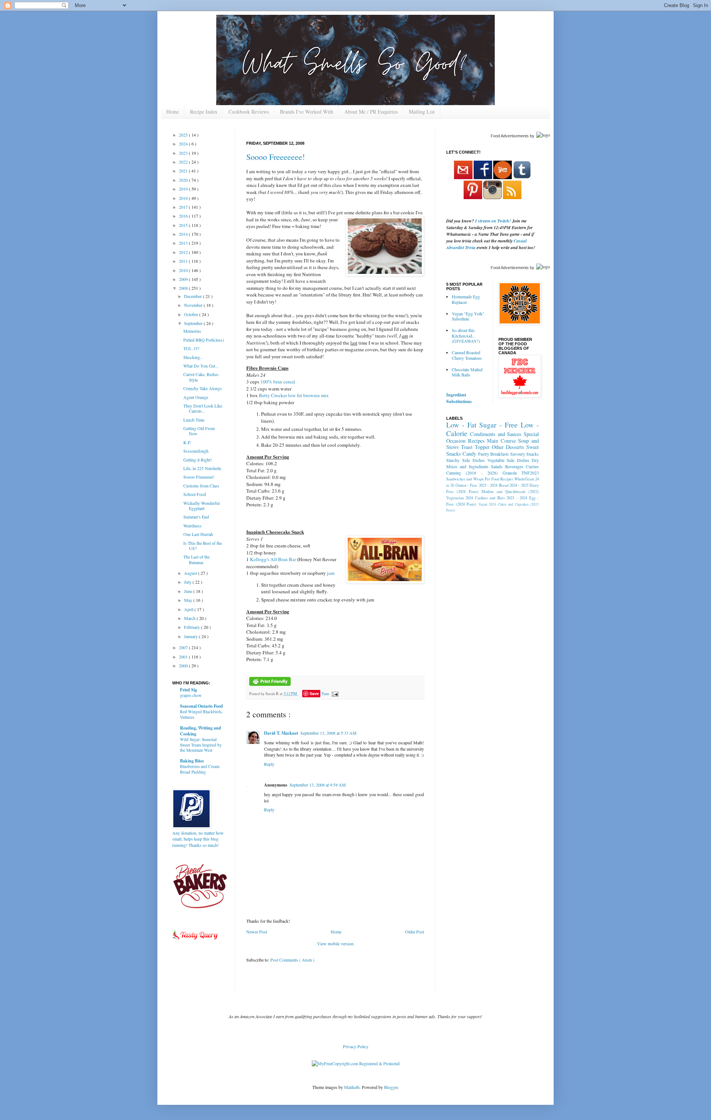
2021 (184, 171)
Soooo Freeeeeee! (275, 156)
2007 (184, 647)
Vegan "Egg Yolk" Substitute (468, 316)
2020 (184, 180)
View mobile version (335, 943)
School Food (194, 494)
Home (172, 111)
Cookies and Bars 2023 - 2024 (501, 497)
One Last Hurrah (198, 534)
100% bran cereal (277, 381)
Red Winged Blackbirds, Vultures (201, 714)
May (188, 600)
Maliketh (352, 1087)
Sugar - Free (498, 424)
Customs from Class (201, 486)
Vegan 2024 (487, 504)
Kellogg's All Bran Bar (273, 559)
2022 (184, 162)
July (188, 582)
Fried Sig (188, 690)
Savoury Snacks (524, 454)
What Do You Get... (200, 366)
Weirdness (192, 526)
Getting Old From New (199, 430)
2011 (184, 261)
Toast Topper (475, 446)
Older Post (414, 932)
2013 (184, 243)
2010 (184, 270)
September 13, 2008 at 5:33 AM (328, 733)
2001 (184, 657)
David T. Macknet (281, 733)
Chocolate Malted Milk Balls (467, 372)
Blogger (391, 1087)
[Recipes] (195, 941)
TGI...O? (191, 348)
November (194, 305)
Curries (532, 466)
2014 (184, 234)
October (191, 314)
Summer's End (196, 517)
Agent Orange (195, 397)
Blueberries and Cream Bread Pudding (200, 769)
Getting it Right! (197, 460)
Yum (325, 693)
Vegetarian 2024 (459, 497)
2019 (184, 189)
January (191, 636)
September (194, 323)
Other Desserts (508, 446)
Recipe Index (203, 111)
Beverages (514, 466)
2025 (184, 135)
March (190, 618)
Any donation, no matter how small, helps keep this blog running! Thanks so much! (198, 839)
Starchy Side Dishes (465, 460)
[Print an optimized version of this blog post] (270, 684)
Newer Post (256, 932)
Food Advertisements (510, 136)
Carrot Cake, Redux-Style (201, 376)
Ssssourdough (195, 451)
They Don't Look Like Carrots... (202, 408)
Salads (497, 466)
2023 (184, 153)
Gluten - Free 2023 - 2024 (476, 485)
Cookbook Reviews (248, 111)
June (188, 591)
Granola (510, 473)
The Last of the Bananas (196, 559)
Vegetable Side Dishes (508, 460)
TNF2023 (530, 473)
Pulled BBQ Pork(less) (203, 340)
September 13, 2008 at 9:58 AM (318, 785)
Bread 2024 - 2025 (513, 485)
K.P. (187, 442)
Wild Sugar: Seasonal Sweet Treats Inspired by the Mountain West (201, 745)
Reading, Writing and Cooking (200, 731)
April (189, 609)
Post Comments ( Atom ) (292, 960)
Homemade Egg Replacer (466, 299)
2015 (184, 225)
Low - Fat (461, 424)
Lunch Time (193, 420)
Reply (269, 764)
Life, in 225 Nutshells (202, 468)
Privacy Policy (355, 1046)
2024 (184, 144)
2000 (184, 665)
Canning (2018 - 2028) (472, 473)
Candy (469, 453)
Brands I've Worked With (306, 111)
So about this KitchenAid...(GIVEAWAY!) (466, 335)
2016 (184, 216)
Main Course (501, 440)
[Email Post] (334, 693)
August (191, 573)
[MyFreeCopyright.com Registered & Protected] (356, 1063)
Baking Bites (192, 761)
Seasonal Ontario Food (201, 706)
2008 (184, 288)
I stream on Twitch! (493, 221)
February (192, 627)
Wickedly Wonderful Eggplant (201, 505)
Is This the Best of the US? (202, 545)
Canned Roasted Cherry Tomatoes (467, 355)
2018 (184, 198)
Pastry (483, 454)
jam (330, 573)
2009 (184, 279)
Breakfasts (499, 454)
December (193, 296)
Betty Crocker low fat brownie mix (294, 395)
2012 (184, 252)
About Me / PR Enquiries (371, 111)
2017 (184, 207)
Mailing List (422, 111)
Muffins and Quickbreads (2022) (510, 491)
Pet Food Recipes (499, 479)
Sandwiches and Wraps (465, 479)
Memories (192, 331)
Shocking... (193, 357)
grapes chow (190, 695)
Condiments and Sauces (496, 433)
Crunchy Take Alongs (202, 388)
